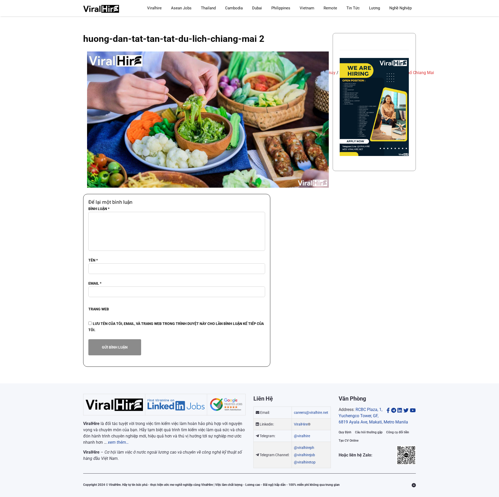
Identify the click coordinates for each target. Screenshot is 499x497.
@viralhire (302, 436)
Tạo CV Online (348, 440)
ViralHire (301, 424)
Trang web (98, 309)
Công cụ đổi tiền (397, 432)
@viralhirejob (304, 455)
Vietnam (307, 8)
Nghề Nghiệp (400, 8)
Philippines (280, 8)
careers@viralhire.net (311, 412)
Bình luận (98, 209)
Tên (93, 260)
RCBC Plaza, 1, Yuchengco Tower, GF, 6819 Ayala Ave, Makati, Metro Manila (373, 415)
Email (94, 283)
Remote (330, 8)
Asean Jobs (181, 8)
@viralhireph (304, 448)
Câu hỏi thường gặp (369, 432)
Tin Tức (353, 8)
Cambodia (234, 8)
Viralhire (154, 8)
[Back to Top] (414, 485)
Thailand (208, 8)
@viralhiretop (305, 462)
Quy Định (345, 432)
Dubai (257, 8)
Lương (374, 8)
